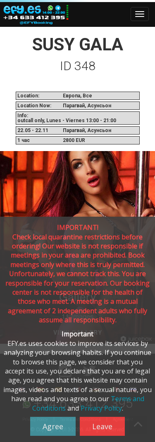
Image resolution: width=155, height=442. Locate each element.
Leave (102, 426)
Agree (53, 426)
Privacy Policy (101, 408)
